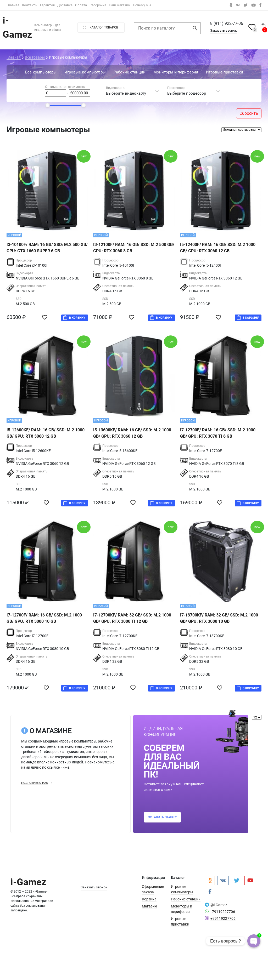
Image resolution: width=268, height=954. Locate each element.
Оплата (81, 5)
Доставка (64, 5)
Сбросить (248, 113)
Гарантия (47, 5)
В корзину (77, 317)
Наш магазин (119, 5)
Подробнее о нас (34, 783)
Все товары (35, 57)
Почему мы (142, 5)
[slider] (47, 105)
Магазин (149, 906)
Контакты (29, 5)
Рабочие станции (185, 899)
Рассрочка (98, 5)
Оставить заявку (162, 817)
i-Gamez (28, 882)
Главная (13, 5)
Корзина (149, 899)
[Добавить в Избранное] (46, 317)
